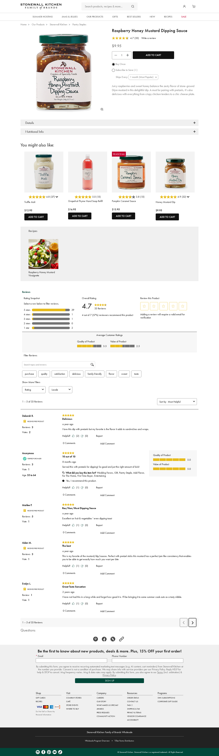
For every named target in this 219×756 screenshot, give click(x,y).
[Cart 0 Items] (194, 6)
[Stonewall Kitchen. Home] (41, 6)
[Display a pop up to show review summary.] (57, 198)
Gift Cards (40, 698)
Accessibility (133, 720)
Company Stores (73, 698)
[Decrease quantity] (115, 55)
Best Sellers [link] (134, 16)
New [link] (152, 16)
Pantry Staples (79, 24)
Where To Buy (72, 709)
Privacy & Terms (134, 712)
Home (24, 24)
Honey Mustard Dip (165, 202)
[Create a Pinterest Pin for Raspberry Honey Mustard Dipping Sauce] (96, 639)
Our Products (38, 24)
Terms (160, 672)
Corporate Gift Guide (167, 701)
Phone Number (119, 656)
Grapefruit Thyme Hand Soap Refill (85, 201)
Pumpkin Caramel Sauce (124, 201)
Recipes (39, 701)
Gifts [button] (115, 16)
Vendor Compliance (136, 716)
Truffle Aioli (29, 202)
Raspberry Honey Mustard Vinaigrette (42, 274)
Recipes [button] (168, 16)
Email (40, 656)
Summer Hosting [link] (43, 16)
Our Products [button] (95, 16)
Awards (100, 709)
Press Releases (103, 712)
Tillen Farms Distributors (124, 740)
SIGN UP (109, 680)
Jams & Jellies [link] (70, 16)
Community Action (106, 716)
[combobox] (109, 6)
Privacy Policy (109, 675)
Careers (100, 698)
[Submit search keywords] (133, 6)
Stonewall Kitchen (58, 24)
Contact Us (132, 701)
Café (68, 701)
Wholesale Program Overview (97, 740)
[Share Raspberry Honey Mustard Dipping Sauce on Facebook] (105, 639)
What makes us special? (107, 705)
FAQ (129, 705)
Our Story (101, 701)
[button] (184, 6)
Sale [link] (183, 16)
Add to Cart (153, 55)
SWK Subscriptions (166, 698)
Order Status (133, 698)
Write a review (148, 38)
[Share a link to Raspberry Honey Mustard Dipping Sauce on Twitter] (114, 639)
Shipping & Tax (133, 709)
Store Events (72, 705)
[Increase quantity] (128, 55)
